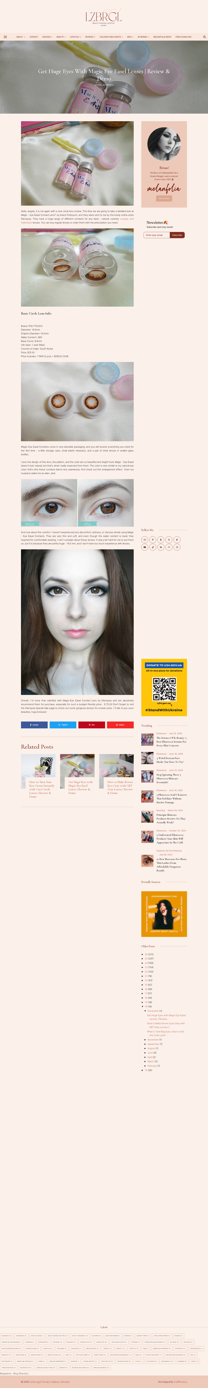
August (152, 1048)
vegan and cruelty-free (44, 1367)
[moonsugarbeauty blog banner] (164, 893)
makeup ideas (20, 1355)
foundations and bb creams (154, 1342)
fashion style (84, 1342)
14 (146, 1006)
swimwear (181, 1361)
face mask (56, 1342)
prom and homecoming (56, 1361)
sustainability (166, 1361)
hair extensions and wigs (10, 1348)
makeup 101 (5, 1355)
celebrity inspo (142, 1335)
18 (146, 989)
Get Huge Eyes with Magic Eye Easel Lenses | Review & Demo (81, 787)
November (153, 1039)
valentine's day (25, 1367)
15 (146, 1002)
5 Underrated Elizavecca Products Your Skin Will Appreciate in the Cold (170, 838)
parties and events (152, 1355)
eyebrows (28, 1342)
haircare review (31, 1348)
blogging (95, 1335)
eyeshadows (42, 1342)
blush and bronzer (112, 1335)
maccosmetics (195, 1348)
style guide (150, 1361)
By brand (142, 37)
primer (41, 1361)
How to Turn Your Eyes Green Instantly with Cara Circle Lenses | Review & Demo (42, 789)
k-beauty (119, 1348)
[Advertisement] (164, 604)
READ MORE (164, 198)
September (154, 1044)
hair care (186, 1342)
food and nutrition (117, 1342)
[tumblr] (160, 539)
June (150, 1052)
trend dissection (7, 1367)
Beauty (60, 37)
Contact (34, 37)
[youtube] (144, 547)
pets (191, 1355)
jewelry (106, 1348)
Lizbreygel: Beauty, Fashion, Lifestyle (50, 1381)
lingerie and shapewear (160, 1348)
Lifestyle (74, 37)
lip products (179, 1348)
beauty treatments (78, 1335)
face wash (70, 1342)
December (153, 1010)
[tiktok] (152, 547)
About (19, 37)
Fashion (46, 37)
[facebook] (177, 539)
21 (146, 976)
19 (146, 984)
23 (146, 967)
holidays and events (110, 37)
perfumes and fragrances (174, 1355)
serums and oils (88, 1361)
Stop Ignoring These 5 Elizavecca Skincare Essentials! (169, 778)
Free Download (184, 37)
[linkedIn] (160, 547)
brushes (127, 1335)
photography (6, 1361)
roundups (74, 1361)
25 (146, 958)
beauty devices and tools (56, 1335)
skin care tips (106, 1361)
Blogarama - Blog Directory (14, 1373)
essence (177, 1335)
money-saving (98, 1355)
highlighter (75, 1348)
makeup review (36, 1355)
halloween (60, 1348)
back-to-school (36, 1335)
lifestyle (132, 1348)
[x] (169, 539)
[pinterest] (152, 539)
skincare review (123, 1361)
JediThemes (180, 1381)
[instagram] (177, 547)
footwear (134, 1342)
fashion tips (100, 1342)
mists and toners (82, 1355)
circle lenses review (161, 1335)
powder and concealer (24, 1361)
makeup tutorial (53, 1355)
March (151, 1061)
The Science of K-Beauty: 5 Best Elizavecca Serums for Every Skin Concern (172, 741)
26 (146, 954)
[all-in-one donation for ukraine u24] (164, 660)
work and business (100, 1367)
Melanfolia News (162, 37)
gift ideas (173, 1342)
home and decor (91, 1348)
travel (193, 1361)
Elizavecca (161, 733)
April (150, 1057)
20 (146, 980)
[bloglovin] (169, 547)
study (138, 1361)
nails (137, 1355)
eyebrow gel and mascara (169, 850)
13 (146, 1070)
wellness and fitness (79, 1367)
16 (146, 997)
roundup (161, 810)
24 (146, 963)
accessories (20, 1335)
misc (129, 37)
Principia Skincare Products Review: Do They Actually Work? (171, 818)
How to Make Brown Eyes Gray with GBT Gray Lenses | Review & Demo (120, 787)
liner (144, 1348)
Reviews (89, 37)
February (152, 1065)
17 (146, 993)
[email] (144, 539)
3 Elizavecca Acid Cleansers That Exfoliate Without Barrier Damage (172, 798)
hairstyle (46, 1348)
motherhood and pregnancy (119, 1355)
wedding (62, 1367)
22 (146, 971)
